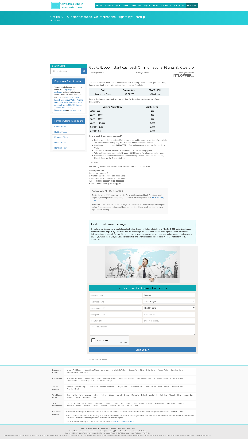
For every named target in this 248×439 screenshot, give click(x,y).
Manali (119, 395)
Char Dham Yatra (72, 97)
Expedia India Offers (107, 386)
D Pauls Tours (93, 386)
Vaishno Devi (188, 395)
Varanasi (88, 395)
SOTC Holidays (163, 386)
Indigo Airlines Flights (91, 370)
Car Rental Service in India (118, 428)
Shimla (126, 395)
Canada (95, 405)
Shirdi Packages (74, 105)
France (108, 403)
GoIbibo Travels (150, 386)
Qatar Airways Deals (87, 380)
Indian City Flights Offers (100, 428)
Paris (84, 403)
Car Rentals (166, 5)
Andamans (86, 397)
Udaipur (111, 395)
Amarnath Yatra (60, 105)
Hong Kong (171, 403)
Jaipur (96, 395)
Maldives (104, 405)
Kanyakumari (75, 110)
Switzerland (99, 403)
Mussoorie (135, 395)
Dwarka (69, 107)
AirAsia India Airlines (119, 370)
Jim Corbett (153, 395)
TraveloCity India (177, 386)
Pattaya (129, 405)
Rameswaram (60, 110)
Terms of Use (119, 431)
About (102, 431)
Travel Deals (57, 20)
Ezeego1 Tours (122, 386)
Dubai (141, 403)
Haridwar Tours (60, 132)
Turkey (128, 403)
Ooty (94, 397)
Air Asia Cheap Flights (92, 378)
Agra (81, 395)
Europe (69, 403)
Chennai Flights (72, 372)
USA (136, 405)
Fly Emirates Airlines (160, 378)
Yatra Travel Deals (73, 389)
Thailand (113, 405)
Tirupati (57, 107)
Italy (122, 403)
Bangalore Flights (177, 370)
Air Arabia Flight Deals (74, 378)
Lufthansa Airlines (176, 378)
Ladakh (77, 397)
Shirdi (179, 395)
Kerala (74, 395)
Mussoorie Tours (61, 137)
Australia (149, 403)
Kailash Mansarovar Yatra (64, 100)
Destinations (136, 5)
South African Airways (104, 380)
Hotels (156, 5)
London (77, 403)
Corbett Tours (60, 126)
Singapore (180, 403)
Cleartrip (70, 386)
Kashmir (69, 397)
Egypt (135, 403)
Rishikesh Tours (60, 147)
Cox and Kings (80, 386)
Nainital (144, 395)
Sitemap (135, 431)
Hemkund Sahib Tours (73, 102)
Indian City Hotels (86, 428)
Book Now (191, 5)
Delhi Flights (150, 370)
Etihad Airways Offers (143, 378)
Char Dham (131, 428)
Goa (68, 395)
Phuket (78, 405)
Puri (63, 107)
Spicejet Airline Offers (136, 370)
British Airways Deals (126, 378)
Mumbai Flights (163, 370)
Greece (115, 403)
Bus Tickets (179, 5)
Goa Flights (84, 372)
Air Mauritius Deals (109, 378)
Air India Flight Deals (74, 370)
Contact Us (142, 431)
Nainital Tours (60, 142)
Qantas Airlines (72, 380)
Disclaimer (128, 431)
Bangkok (121, 405)
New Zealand (159, 403)
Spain (90, 403)
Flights (147, 5)
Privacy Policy (109, 431)
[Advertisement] (124, 44)
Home (99, 5)
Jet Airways (105, 370)
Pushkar (103, 395)
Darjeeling (163, 395)
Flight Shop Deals (136, 386)
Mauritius (87, 405)
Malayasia (70, 405)
